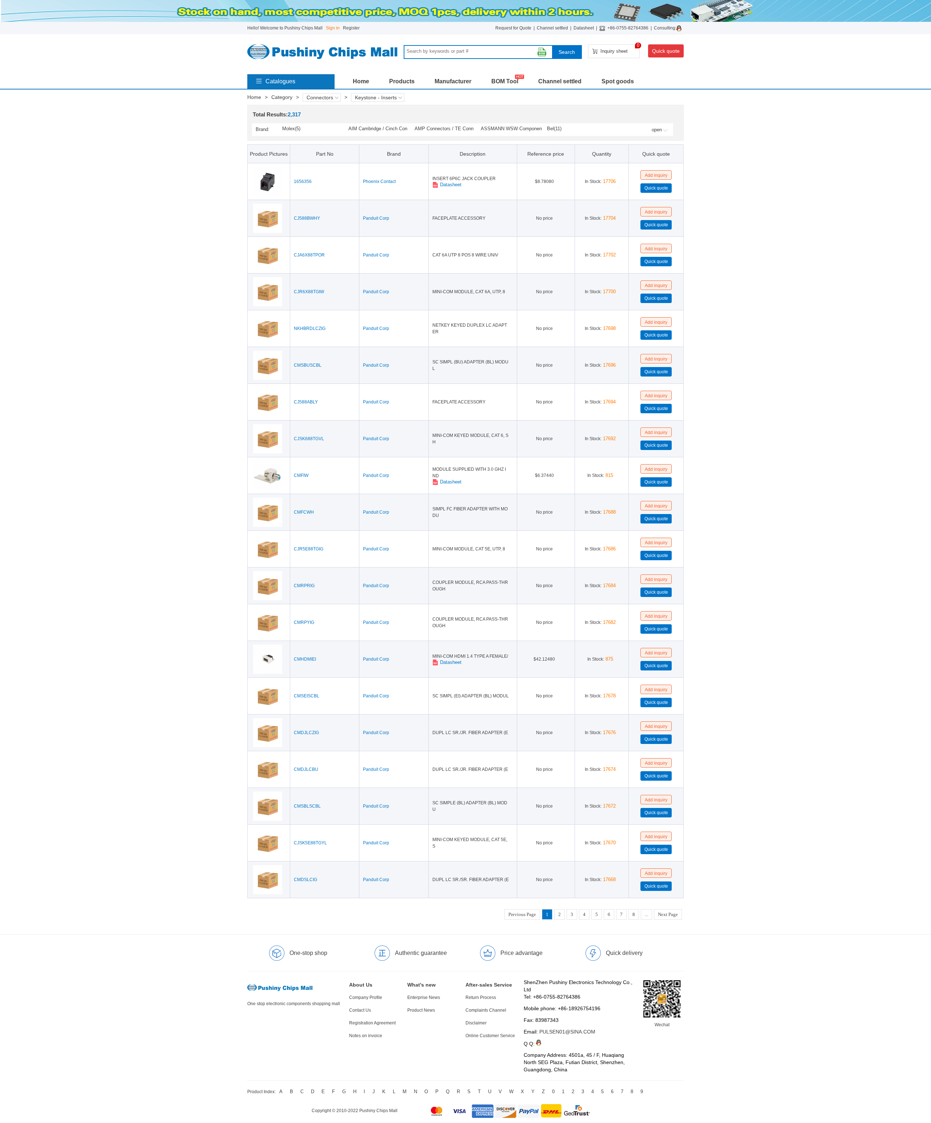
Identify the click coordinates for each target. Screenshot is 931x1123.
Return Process (481, 997)
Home (361, 81)
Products (402, 81)
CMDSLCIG (305, 879)
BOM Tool (504, 81)
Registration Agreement (372, 1023)
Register (351, 28)
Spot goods (618, 81)
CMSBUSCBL (307, 365)
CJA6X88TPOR (309, 255)
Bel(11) (554, 128)
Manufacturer (453, 81)
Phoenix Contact (379, 181)
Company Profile (365, 997)
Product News (421, 1010)
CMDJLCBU (306, 769)
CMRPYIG (304, 622)
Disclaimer (476, 1023)
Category (281, 97)
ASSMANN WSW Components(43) (511, 129)
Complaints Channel (486, 1010)
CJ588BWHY (307, 218)
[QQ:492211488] (680, 28)
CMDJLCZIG (306, 732)
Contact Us (360, 1010)
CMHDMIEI (305, 659)
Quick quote (666, 51)
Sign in (333, 28)
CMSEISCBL (306, 695)
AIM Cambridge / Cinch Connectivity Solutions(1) (377, 129)
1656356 (303, 181)
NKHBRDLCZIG (309, 328)
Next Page (668, 914)
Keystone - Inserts (376, 97)
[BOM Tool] (542, 52)
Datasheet (584, 28)
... (646, 914)
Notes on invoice (365, 1035)
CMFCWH (304, 512)
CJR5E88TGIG (308, 548)
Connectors (320, 97)
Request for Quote (513, 28)
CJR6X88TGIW (309, 291)
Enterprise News (423, 997)
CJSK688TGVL (309, 438)
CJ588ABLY (306, 402)
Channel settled (552, 28)
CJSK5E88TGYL (310, 842)
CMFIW (301, 475)
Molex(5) (291, 128)
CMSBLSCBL (307, 806)
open (657, 129)
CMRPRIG (304, 585)
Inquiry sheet (620, 49)
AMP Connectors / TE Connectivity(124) (444, 129)
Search (567, 52)
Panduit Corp (376, 218)
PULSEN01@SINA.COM (567, 1032)
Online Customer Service (490, 1035)
